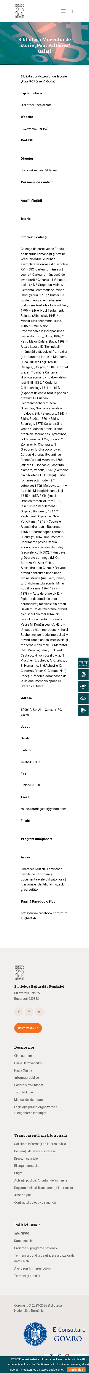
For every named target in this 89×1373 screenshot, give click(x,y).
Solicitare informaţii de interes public (40, 1144)
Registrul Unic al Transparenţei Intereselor (43, 1188)
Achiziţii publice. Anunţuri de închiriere (40, 1180)
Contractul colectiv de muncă (35, 1202)
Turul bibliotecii (24, 1092)
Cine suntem (23, 1056)
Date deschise (24, 1241)
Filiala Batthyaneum (28, 1063)
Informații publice (26, 1078)
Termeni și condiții (27, 1276)
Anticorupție (23, 1195)
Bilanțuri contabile (26, 1166)
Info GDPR (21, 1233)
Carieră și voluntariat (28, 1085)
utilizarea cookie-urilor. (50, 1369)
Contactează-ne (28, 1028)
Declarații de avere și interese (35, 1151)
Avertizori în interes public (32, 1268)
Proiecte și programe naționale (36, 1248)
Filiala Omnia (23, 1070)
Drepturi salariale (26, 1159)
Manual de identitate (28, 1100)
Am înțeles (76, 1369)
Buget (18, 1173)
